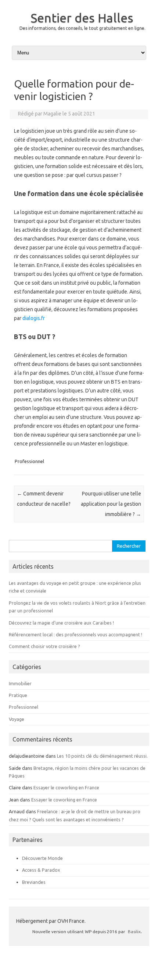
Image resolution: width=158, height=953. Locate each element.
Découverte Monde (42, 858)
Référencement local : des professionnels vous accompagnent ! (75, 634)
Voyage (16, 719)
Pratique (18, 695)
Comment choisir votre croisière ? (44, 646)
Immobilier (20, 683)
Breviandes (34, 882)
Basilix (134, 931)
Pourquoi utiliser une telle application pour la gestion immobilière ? (111, 504)
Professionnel (29, 461)
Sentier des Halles (81, 18)
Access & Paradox (41, 869)
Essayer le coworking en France (66, 787)
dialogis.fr (33, 318)
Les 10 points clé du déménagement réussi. (102, 755)
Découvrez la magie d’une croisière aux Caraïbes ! (61, 622)
